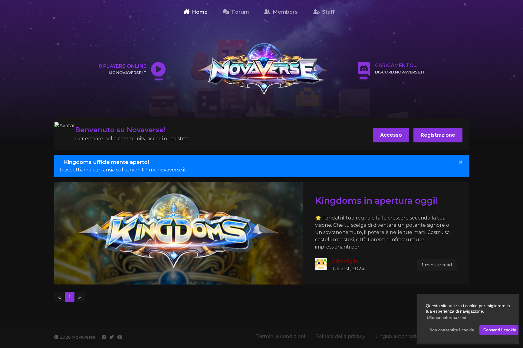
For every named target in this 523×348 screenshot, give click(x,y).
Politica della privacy (340, 336)
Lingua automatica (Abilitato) (411, 336)
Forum (239, 12)
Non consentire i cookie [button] (451, 330)
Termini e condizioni (280, 336)
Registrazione (438, 135)
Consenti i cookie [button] (499, 330)
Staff (328, 12)
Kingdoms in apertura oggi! (376, 200)
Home (199, 12)
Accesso (391, 135)
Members (284, 12)
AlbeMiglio (345, 261)
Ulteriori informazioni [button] (446, 317)
